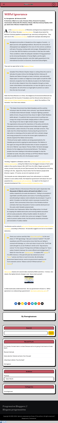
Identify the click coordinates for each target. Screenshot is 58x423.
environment (8, 22)
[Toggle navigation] (4, 4)
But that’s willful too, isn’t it (39, 291)
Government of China (20, 36)
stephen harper (24, 24)
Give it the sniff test (36, 236)
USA (31, 24)
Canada (26, 21)
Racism (17, 24)
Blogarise (24, 418)
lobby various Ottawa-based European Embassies (19, 100)
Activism (9, 21)
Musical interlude (9, 352)
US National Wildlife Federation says (31, 183)
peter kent (11, 24)
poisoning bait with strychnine (22, 181)
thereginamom (10, 18)
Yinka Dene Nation (27, 32)
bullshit (46, 252)
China (30, 21)
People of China (28, 66)
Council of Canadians (39, 21)
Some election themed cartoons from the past (17, 356)
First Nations (24, 22)
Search (29, 328)
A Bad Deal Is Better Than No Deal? (14, 360)
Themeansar (32, 418)
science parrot (29, 252)
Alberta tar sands (18, 21)
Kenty (9, 257)
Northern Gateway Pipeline (41, 22)
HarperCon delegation (18, 30)
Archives (6, 375)
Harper (31, 22)
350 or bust (7, 272)
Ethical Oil (16, 22)
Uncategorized (8, 391)
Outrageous (7, 364)
